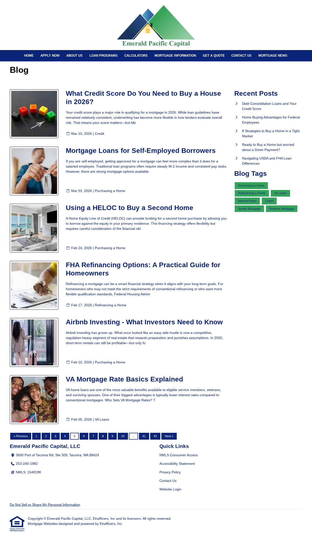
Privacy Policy (170, 472)
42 (155, 436)
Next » (169, 436)
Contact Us (241, 55)
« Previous (21, 436)
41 (144, 436)
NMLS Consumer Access (178, 455)
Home (29, 55)
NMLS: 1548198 (28, 472)
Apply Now (49, 55)
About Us (74, 55)
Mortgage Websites (43, 524)
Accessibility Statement (177, 464)
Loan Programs (103, 55)
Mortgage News (272, 55)
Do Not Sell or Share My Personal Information (45, 505)
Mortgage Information (175, 55)
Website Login (170, 489)
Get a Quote (214, 55)
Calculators (136, 55)
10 (123, 436)
